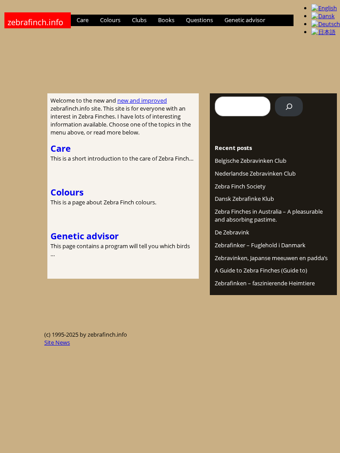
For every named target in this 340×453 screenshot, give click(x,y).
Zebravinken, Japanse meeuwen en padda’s (271, 258)
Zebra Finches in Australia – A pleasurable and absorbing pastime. (269, 215)
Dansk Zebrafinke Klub (244, 199)
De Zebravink (232, 232)
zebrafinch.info (35, 22)
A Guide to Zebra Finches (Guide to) (261, 270)
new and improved (142, 100)
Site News (57, 342)
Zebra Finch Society (240, 186)
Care (60, 148)
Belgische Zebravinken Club (250, 161)
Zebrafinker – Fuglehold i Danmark (260, 245)
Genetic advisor (84, 236)
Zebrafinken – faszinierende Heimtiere (265, 283)
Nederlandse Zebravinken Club (255, 173)
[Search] (289, 106)
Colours (67, 192)
